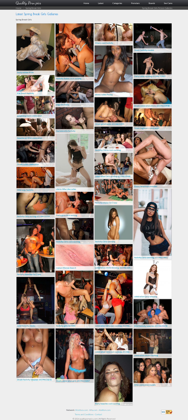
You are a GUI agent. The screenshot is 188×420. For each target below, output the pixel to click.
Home (86, 3)
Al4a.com (93, 410)
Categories (117, 3)
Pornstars (135, 3)
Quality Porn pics (28, 3)
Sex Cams (168, 3)
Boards (152, 3)
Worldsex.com (81, 410)
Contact (98, 414)
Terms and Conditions (84, 414)
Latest (100, 3)
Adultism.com (104, 410)
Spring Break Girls (33, 8)
